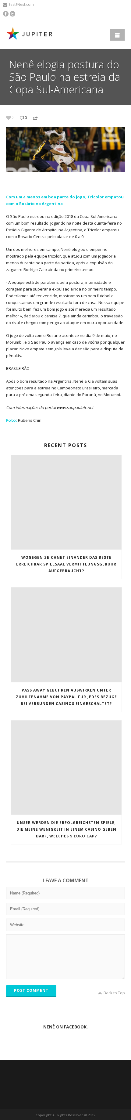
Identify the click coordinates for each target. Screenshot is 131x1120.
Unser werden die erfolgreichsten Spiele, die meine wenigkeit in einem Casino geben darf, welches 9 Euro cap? (66, 829)
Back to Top (114, 992)
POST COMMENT (31, 990)
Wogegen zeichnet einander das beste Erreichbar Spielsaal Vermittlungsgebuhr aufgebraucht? (66, 564)
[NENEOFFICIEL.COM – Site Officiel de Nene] (30, 34)
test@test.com (21, 4)
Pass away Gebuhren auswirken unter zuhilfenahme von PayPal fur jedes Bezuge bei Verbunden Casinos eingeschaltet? (66, 697)
